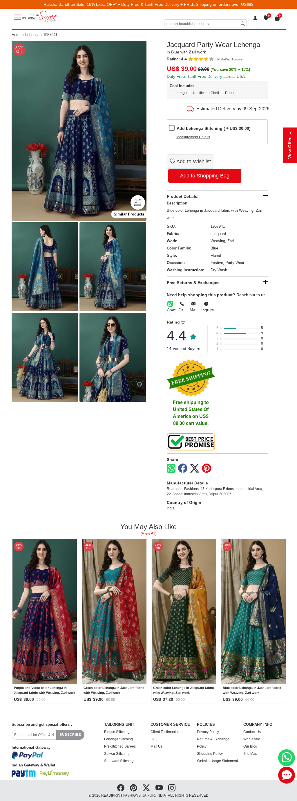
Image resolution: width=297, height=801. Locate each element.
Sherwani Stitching (119, 761)
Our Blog (250, 746)
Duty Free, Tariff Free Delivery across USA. (206, 76)
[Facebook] (182, 468)
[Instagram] (171, 788)
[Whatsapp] (171, 468)
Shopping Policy (210, 754)
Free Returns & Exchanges (193, 282)
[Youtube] (159, 788)
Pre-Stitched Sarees (120, 746)
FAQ (154, 739)
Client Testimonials (165, 732)
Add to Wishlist (193, 161)
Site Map (250, 754)
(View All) (148, 533)
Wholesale (251, 739)
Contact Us (252, 732)
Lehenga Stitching (118, 739)
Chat (171, 310)
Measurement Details (193, 137)
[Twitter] (194, 468)
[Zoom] (79, 131)
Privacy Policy (208, 732)
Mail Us (156, 746)
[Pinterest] (206, 468)
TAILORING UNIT (119, 725)
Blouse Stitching (117, 732)
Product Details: (183, 196)
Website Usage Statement (217, 761)
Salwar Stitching (117, 754)
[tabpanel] (79, 131)
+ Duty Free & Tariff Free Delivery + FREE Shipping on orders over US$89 (185, 4)
